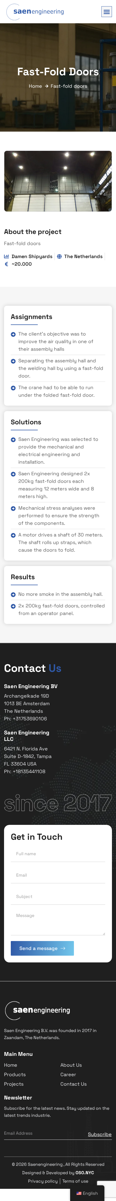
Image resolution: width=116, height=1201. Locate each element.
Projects (13, 1084)
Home (10, 1065)
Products (15, 1074)
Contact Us (73, 1084)
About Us (71, 1065)
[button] (106, 11)
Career (68, 1074)
